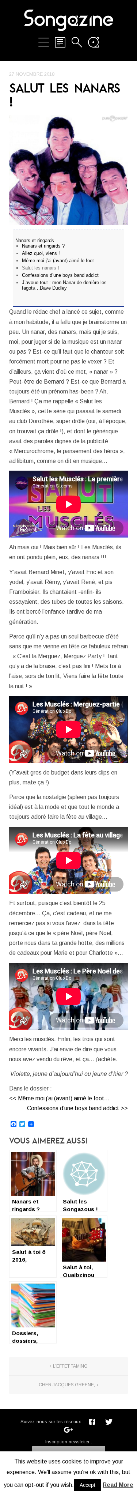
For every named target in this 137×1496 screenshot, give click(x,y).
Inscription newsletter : (68, 1441)
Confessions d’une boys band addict (60, 275)
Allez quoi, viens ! (41, 253)
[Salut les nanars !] (68, 170)
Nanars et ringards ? (43, 246)
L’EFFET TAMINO (70, 1366)
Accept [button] (87, 1485)
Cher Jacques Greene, (67, 1384)
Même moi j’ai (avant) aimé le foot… (60, 260)
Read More (118, 1485)
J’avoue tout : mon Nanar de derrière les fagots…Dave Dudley (64, 285)
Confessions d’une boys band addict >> (77, 1108)
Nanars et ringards (34, 240)
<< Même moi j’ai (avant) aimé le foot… (59, 1098)
